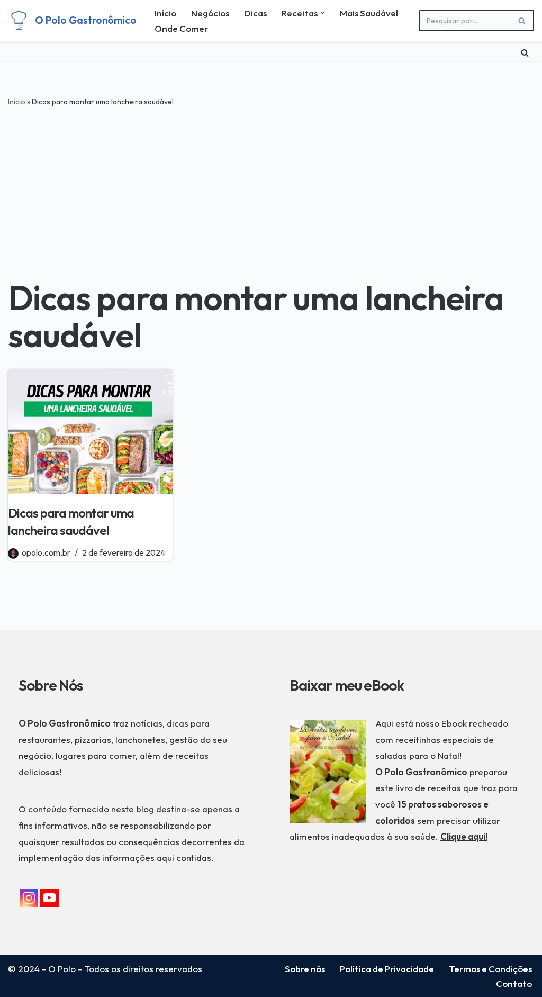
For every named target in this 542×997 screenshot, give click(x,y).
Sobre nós (305, 968)
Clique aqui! (463, 836)
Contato (514, 983)
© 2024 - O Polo (42, 968)
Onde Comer (181, 28)
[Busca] (522, 20)
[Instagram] (29, 898)
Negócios (210, 13)
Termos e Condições (490, 968)
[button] (322, 13)
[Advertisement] (271, 189)
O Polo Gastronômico (421, 771)
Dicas (255, 13)
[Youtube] (49, 898)
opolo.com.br (46, 553)
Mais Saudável (369, 13)
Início (165, 13)
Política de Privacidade (387, 968)
